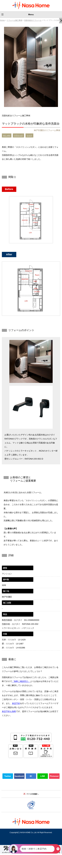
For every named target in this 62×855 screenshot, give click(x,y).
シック (29, 135)
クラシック (18, 135)
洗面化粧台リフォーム (32, 20)
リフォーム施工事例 (14, 20)
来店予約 (16, 703)
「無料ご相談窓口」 (21, 681)
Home (2, 20)
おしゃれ (6, 135)
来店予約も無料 (9, 711)
